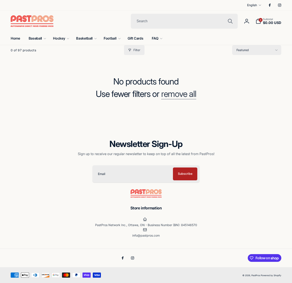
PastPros (255, 275)
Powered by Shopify (271, 275)
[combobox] (184, 21)
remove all (178, 94)
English (252, 5)
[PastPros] (146, 196)
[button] (268, 21)
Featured (242, 50)
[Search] (230, 21)
